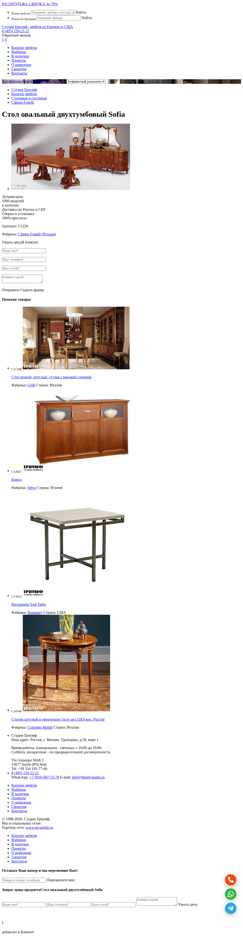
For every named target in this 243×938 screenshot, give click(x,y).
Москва (53, 740)
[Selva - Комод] (82, 471)
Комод (16, 480)
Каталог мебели (24, 48)
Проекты (18, 60)
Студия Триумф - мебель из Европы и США (37, 27)
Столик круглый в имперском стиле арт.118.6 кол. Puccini (57, 719)
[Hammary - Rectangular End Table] (76, 595)
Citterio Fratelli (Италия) (37, 234)
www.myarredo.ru (39, 827)
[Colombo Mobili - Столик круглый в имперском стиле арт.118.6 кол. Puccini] (66, 710)
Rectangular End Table (28, 604)
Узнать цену (188, 904)
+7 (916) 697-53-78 (44, 777)
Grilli (31, 385)
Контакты (19, 73)
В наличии (20, 56)
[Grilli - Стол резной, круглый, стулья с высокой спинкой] (76, 368)
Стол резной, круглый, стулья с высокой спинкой (51, 377)
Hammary (35, 612)
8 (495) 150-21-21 (15, 31)
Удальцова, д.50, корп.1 (79, 740)
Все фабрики (12, 81)
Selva (32, 488)
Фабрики (18, 52)
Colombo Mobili (40, 727)
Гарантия (18, 69)
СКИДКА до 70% (30, 4)
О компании (21, 65)
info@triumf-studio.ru (88, 777)
